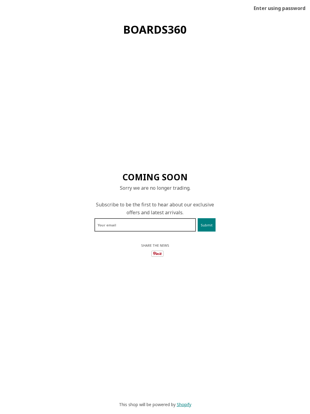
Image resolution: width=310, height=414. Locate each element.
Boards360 (155, 29)
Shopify (184, 404)
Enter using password (279, 8)
